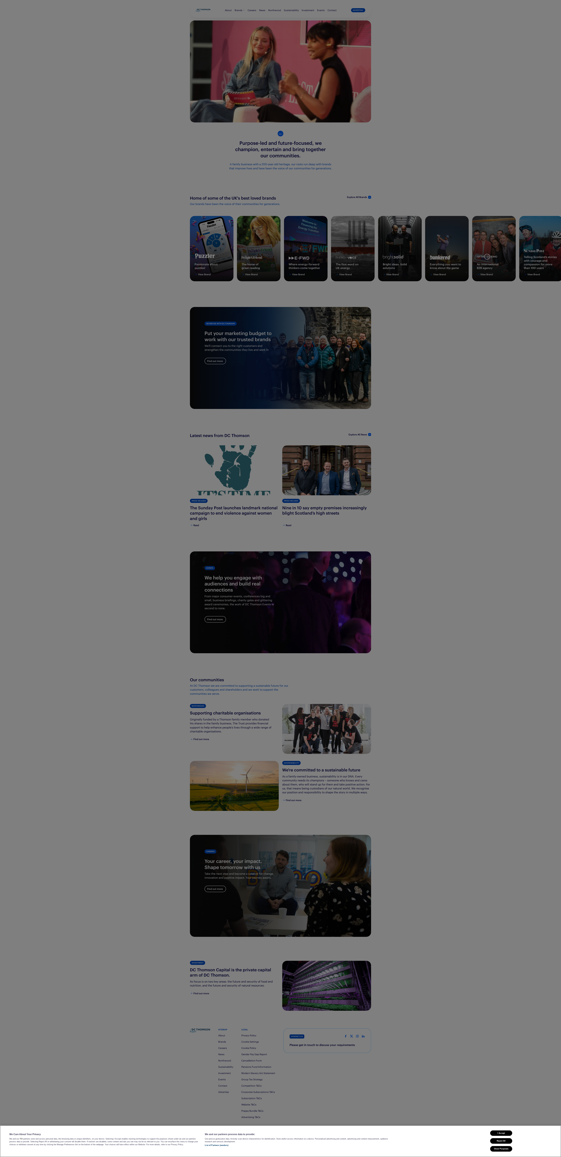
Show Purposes (501, 1149)
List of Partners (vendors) (216, 1145)
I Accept (501, 1133)
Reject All (501, 1141)
